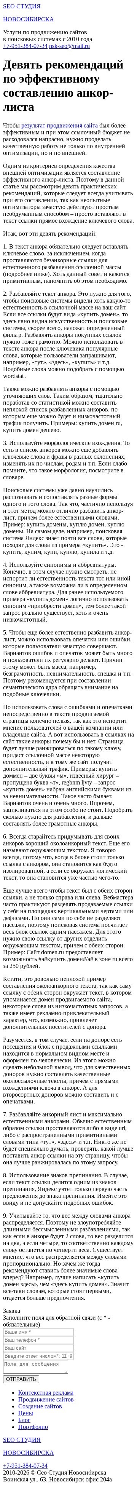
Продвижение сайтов (46, 1399)
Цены (25, 1413)
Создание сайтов (40, 1406)
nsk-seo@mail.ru (69, 46)
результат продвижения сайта (59, 125)
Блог (24, 1420)
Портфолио (33, 1427)
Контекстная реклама (45, 1392)
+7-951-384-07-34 (25, 46)
